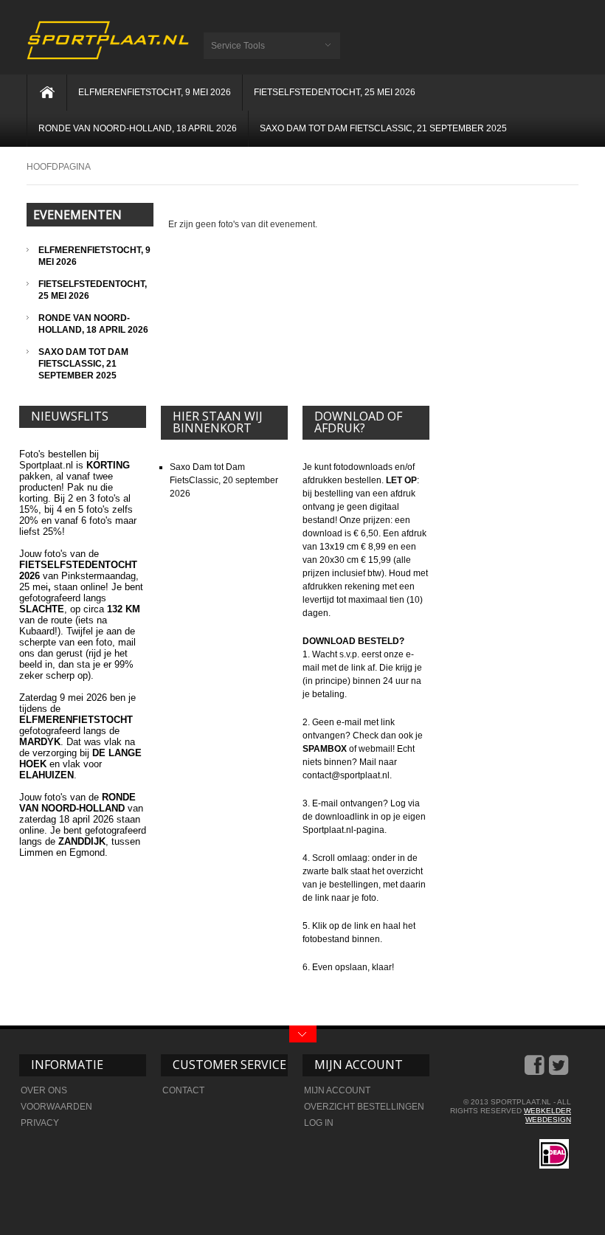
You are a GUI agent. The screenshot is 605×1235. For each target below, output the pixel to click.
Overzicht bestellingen (364, 1106)
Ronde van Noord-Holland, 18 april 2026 (137, 128)
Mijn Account (337, 1090)
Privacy (40, 1123)
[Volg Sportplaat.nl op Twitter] (560, 1070)
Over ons (44, 1090)
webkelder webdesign (547, 1115)
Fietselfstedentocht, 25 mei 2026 (334, 92)
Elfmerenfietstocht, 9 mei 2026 (154, 92)
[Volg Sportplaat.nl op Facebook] (536, 1070)
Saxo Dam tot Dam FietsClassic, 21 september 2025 (383, 128)
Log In (318, 1123)
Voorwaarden (56, 1106)
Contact (183, 1090)
